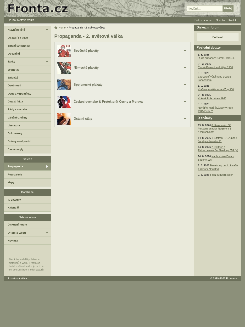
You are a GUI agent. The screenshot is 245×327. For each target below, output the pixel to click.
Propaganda (15, 166)
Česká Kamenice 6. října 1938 (215, 67)
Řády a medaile (17, 109)
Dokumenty (15, 133)
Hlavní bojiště (16, 29)
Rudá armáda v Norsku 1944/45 (216, 57)
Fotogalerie (15, 174)
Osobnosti (14, 85)
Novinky (13, 240)
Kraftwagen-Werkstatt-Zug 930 (216, 89)
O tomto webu (17, 232)
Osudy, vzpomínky (19, 93)
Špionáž (13, 77)
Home (62, 27)
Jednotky (13, 69)
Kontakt (232, 20)
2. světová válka (17, 278)
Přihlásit (217, 37)
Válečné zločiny (17, 117)
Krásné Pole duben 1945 (212, 98)
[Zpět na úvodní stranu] (40, 8)
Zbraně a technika (19, 45)
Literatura (14, 125)
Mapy (11, 182)
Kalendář (13, 207)
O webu (220, 20)
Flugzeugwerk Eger (221, 174)
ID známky (14, 199)
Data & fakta (15, 101)
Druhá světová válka (21, 20)
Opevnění (14, 53)
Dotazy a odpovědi (19, 141)
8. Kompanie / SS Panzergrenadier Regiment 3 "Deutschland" (214, 129)
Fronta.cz (231, 278)
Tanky (11, 61)
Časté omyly (15, 149)
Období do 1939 (18, 37)
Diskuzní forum (17, 224)
